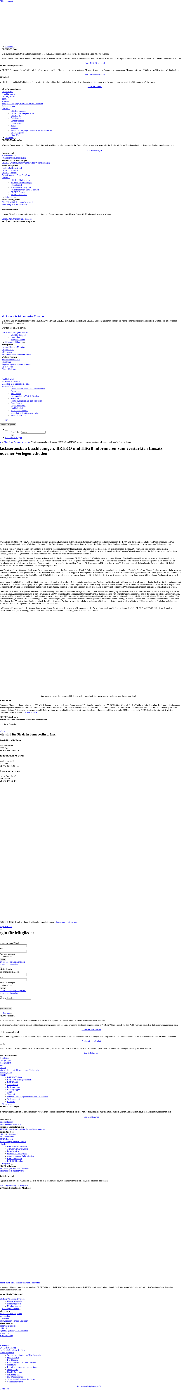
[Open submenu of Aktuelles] (14, 138)
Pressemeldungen (21, 442)
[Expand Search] (6, 430)
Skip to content (6, 1)
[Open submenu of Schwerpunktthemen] (24, 342)
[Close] (1, 929)
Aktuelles (8, 442)
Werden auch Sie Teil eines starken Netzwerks (23, 316)
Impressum (60, 922)
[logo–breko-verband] (20, 42)
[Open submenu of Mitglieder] (15, 197)
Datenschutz (72, 922)
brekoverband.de (30, 712)
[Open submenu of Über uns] (14, 47)
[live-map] (35, 314)
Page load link (6, 926)
